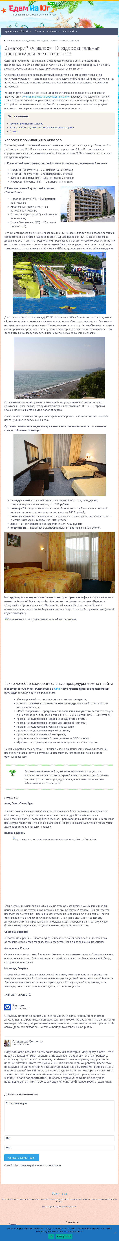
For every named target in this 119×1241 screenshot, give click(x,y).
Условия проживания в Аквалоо (26, 123)
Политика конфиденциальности (23, 38)
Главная (12, 1224)
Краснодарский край (16, 31)
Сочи (57, 688)
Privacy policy (64, 1236)
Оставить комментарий (21, 1157)
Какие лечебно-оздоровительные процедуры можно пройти (42, 127)
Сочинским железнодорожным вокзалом (46, 96)
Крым (37, 31)
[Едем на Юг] (59, 1193)
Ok (51, 1236)
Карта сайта (70, 31)
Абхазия (52, 31)
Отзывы (14, 131)
